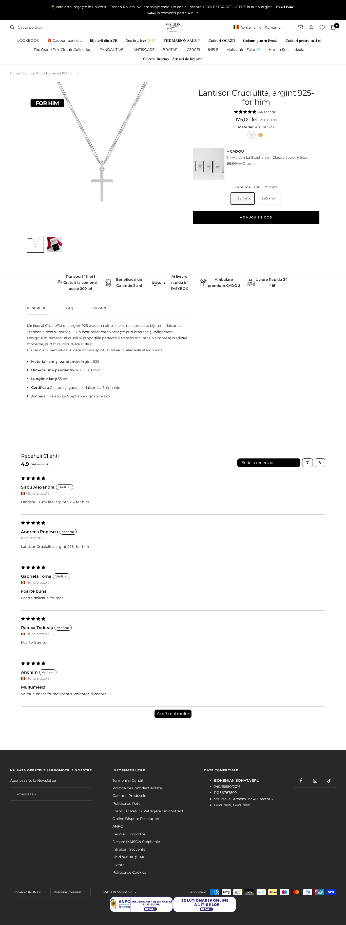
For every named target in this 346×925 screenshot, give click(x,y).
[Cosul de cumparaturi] (333, 27)
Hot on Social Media (286, 49)
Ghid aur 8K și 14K (128, 857)
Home (15, 73)
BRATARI (171, 49)
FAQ (69, 308)
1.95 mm (269, 198)
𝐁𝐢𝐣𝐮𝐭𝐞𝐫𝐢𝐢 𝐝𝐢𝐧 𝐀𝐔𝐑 (104, 40)
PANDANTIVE (111, 49)
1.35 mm (242, 198)
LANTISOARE (143, 49)
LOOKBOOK (28, 40)
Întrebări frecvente (128, 849)
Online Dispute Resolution (135, 818)
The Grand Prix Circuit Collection (62, 49)
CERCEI (193, 49)
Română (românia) (68, 892)
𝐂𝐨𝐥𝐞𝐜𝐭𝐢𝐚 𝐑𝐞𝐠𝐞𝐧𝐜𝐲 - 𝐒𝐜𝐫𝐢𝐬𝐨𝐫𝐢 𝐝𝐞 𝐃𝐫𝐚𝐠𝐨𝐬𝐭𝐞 (173, 58)
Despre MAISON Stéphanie (136, 841)
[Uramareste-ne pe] (301, 781)
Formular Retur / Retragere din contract (147, 811)
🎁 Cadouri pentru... (64, 40)
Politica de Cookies (129, 872)
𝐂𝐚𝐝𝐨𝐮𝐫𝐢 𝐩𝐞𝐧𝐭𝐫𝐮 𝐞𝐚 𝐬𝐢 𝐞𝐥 (303, 40)
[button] (245, 112)
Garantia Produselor (130, 795)
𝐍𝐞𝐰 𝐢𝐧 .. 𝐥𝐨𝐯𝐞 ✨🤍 (141, 40)
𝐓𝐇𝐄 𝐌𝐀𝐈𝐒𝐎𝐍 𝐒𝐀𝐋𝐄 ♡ (182, 40)
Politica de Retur (127, 803)
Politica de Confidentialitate (137, 788)
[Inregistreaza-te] (85, 794)
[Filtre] (307, 462)
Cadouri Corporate (128, 834)
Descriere (37, 308)
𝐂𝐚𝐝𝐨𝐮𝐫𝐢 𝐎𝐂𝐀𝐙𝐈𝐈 (221, 40)
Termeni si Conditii (129, 780)
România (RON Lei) (28, 892)
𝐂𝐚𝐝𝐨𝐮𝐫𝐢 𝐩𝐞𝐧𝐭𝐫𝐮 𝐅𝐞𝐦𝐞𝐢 (260, 40)
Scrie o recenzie (257, 462)
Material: (246, 127)
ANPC (117, 826)
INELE (213, 49)
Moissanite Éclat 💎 (243, 49)
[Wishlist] (322, 27)
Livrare (99, 308)
